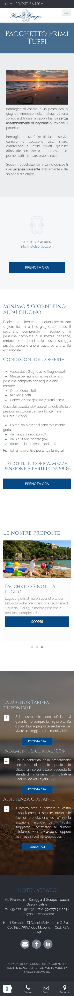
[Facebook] (36, 944)
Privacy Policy (17, 964)
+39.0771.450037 (39, 242)
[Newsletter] (25, 944)
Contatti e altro (28, 4)
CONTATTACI (37, 847)
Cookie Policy (40, 964)
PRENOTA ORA (37, 741)
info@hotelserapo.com (37, 246)
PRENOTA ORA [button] (37, 267)
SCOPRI (37, 621)
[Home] (27, 15)
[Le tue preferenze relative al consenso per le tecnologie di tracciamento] (7, 989)
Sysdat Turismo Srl (37, 972)
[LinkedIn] (48, 944)
